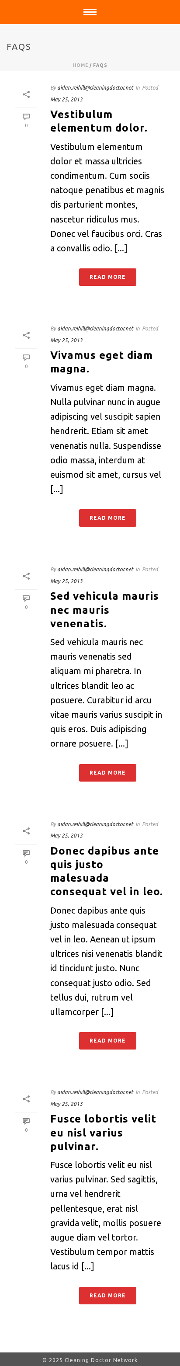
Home (80, 65)
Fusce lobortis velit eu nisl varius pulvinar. (103, 1132)
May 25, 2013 (66, 99)
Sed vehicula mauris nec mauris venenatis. (104, 609)
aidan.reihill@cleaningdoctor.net (95, 87)
